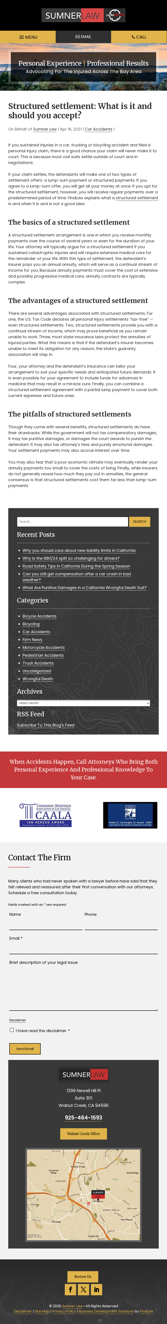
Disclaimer (17, 1020)
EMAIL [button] (86, 36)
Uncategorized (37, 671)
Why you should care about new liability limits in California (79, 550)
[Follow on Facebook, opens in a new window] (70, 1289)
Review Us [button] (82, 1277)
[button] (27, 36)
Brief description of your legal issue (43, 962)
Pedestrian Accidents (43, 655)
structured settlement (137, 198)
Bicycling (31, 624)
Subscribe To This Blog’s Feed (45, 725)
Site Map (42, 1311)
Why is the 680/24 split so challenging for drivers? (71, 558)
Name (15, 914)
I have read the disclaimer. (43, 1030)
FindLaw (146, 1311)
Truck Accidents (38, 663)
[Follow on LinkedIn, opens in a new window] (96, 1289)
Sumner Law (45, 129)
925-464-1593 (83, 1117)
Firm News (32, 639)
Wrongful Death (38, 678)
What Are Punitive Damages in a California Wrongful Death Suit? (85, 587)
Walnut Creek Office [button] (83, 1134)
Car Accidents (98, 129)
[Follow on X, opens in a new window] (83, 1289)
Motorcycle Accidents (44, 647)
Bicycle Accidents (40, 616)
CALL (141, 37)
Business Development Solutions (106, 1311)
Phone (91, 914)
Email (16, 938)
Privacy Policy (64, 1311)
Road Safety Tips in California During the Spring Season (76, 566)
